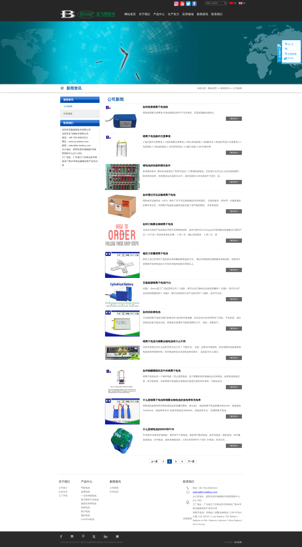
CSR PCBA (235, 512)
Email (290, 58)
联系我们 (217, 14)
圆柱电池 (85, 515)
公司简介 (63, 488)
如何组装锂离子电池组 (155, 107)
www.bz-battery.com (79, 141)
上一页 (154, 461)
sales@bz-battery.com (80, 145)
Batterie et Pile (200, 520)
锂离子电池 (198, 512)
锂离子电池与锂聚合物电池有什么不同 (164, 341)
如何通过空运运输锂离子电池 (159, 194)
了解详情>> (234, 119)
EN (244, 3)
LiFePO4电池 (87, 519)
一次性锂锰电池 (88, 495)
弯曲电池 (85, 488)
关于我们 (144, 14)
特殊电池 (85, 507)
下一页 (191, 461)
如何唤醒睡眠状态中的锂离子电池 (162, 370)
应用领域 (188, 14)
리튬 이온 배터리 (201, 516)
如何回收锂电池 (151, 312)
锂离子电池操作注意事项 (157, 136)
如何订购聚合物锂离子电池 (158, 224)
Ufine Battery (234, 520)
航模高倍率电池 (88, 503)
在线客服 (292, 54)
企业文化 (63, 491)
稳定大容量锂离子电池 (155, 253)
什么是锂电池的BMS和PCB (158, 429)
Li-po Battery (217, 516)
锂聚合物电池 (221, 512)
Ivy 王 (290, 44)
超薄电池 (85, 491)
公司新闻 (237, 88)
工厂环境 (63, 495)
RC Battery (231, 516)
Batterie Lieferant (217, 520)
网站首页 (130, 14)
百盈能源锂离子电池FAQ (157, 282)
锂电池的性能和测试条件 (157, 165)
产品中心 (159, 14)
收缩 (279, 53)
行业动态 (68, 113)
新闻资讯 (202, 14)
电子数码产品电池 (90, 499)
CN (235, 3)
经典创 (209, 512)
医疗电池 (85, 511)
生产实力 (173, 14)
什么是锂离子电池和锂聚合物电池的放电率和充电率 (172, 400)
